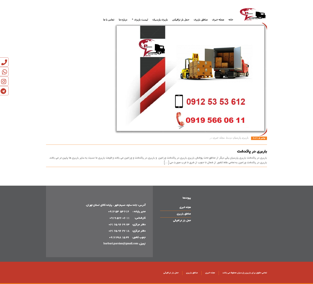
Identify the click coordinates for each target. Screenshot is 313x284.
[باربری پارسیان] (253, 15)
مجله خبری (219, 137)
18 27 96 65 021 (118, 230)
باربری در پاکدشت (252, 151)
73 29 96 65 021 (118, 224)
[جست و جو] (48, 9)
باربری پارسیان (241, 137)
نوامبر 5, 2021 (259, 138)
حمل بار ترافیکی (182, 220)
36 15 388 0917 (119, 237)
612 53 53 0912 (119, 211)
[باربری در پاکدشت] (156, 79)
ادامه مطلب (260, 171)
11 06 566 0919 (119, 218)
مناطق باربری (184, 213)
